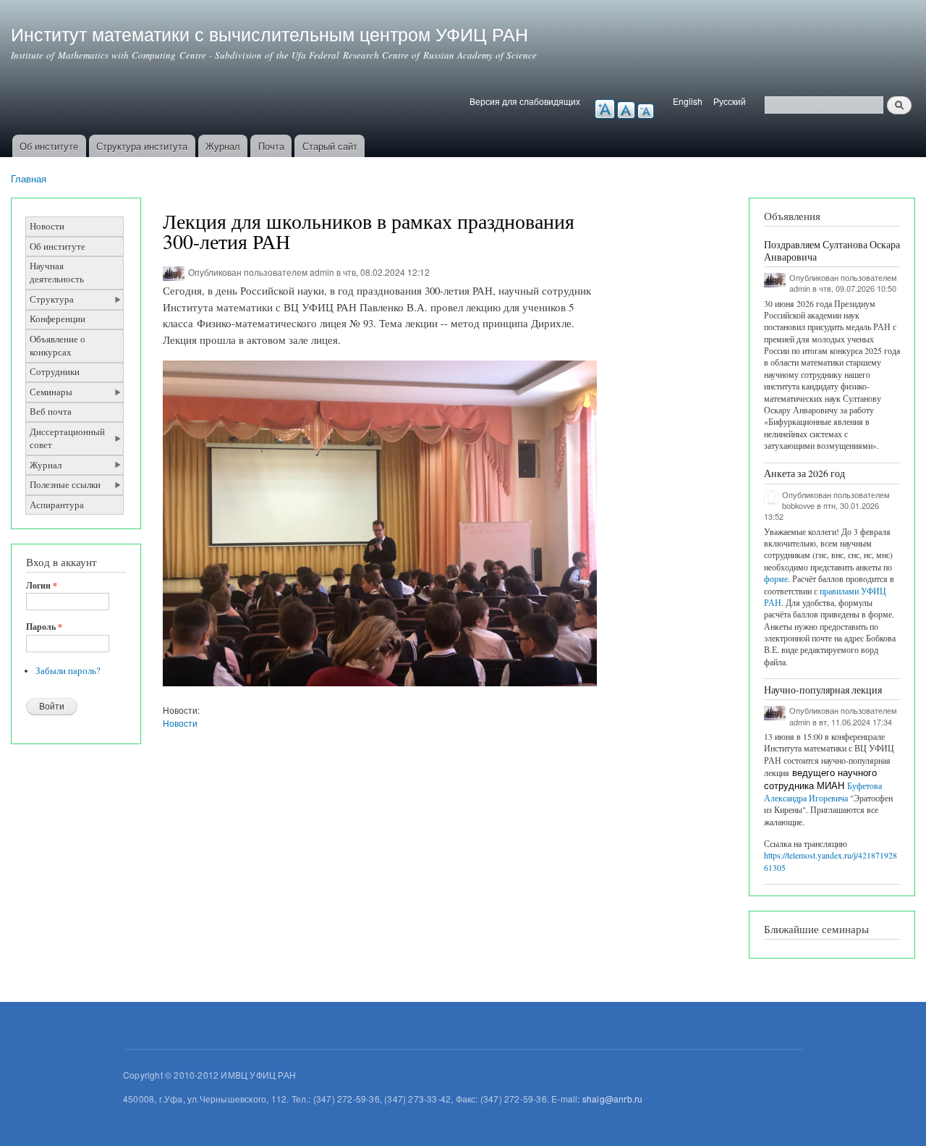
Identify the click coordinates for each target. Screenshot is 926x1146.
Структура (52, 299)
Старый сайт (329, 146)
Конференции (57, 319)
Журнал (222, 146)
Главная (28, 178)
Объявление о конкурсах (57, 345)
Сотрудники (55, 372)
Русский (729, 101)
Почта (271, 146)
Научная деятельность (57, 272)
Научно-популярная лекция (823, 689)
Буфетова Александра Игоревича (823, 792)
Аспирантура (57, 505)
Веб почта (51, 411)
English (687, 101)
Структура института (141, 146)
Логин (41, 585)
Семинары (51, 392)
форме (776, 578)
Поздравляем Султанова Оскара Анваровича (832, 250)
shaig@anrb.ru (612, 1098)
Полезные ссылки (65, 485)
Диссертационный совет (67, 438)
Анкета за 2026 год (804, 473)
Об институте (49, 146)
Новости (47, 226)
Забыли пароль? (68, 671)
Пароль (44, 627)
